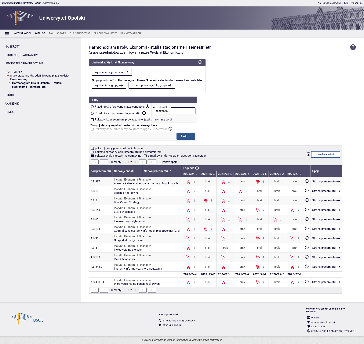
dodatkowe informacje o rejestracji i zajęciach (176, 155)
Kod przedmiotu (101, 171)
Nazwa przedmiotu (156, 171)
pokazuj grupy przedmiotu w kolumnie (118, 148)
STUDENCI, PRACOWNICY (21, 55)
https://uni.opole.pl (172, 325)
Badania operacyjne (126, 193)
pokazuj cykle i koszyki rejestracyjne (118, 155)
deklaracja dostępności (323, 322)
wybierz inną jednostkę (109, 72)
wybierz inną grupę (106, 85)
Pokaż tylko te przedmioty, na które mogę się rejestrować (131, 129)
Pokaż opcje (169, 162)
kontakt (315, 317)
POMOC (10, 112)
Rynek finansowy (124, 259)
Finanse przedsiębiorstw (129, 221)
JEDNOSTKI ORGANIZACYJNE (24, 63)
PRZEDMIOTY (13, 72)
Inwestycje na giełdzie (128, 249)
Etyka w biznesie (124, 211)
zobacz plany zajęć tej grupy (149, 85)
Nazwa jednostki (124, 171)
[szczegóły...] (194, 181)
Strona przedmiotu (324, 181)
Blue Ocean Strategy (126, 202)
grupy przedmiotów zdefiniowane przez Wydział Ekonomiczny (39, 77)
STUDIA (10, 95)
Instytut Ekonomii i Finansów (132, 179)
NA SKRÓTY (12, 46)
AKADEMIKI (12, 103)
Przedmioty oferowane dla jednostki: (118, 113)
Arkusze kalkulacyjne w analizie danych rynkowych (146, 183)
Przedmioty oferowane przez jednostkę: (119, 106)
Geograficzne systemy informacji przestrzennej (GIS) (147, 230)
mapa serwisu (318, 326)
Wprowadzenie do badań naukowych (137, 283)
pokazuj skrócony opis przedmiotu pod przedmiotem (128, 152)
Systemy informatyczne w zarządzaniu (138, 268)
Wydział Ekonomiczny (120, 62)
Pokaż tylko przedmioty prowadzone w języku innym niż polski (134, 119)
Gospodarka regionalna (128, 240)
